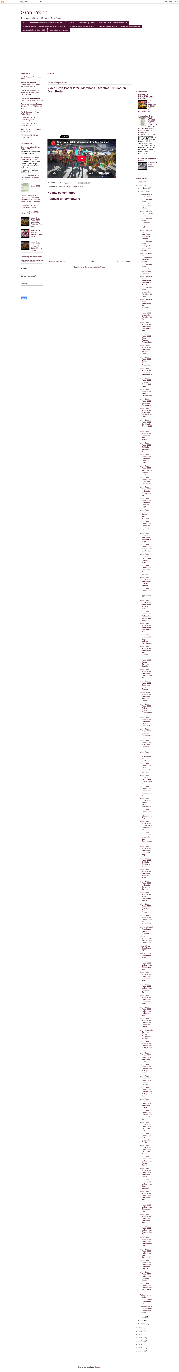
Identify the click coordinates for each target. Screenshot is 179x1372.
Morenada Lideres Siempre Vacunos (82, 26)
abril (142, 1320)
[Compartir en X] (84, 183)
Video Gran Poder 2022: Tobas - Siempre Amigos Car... (146, 338)
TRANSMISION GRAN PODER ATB (29, 136)
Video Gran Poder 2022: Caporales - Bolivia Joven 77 (146, 593)
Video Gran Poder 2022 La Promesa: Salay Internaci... (146, 1184)
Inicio (92, 261)
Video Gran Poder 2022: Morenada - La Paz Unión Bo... (146, 673)
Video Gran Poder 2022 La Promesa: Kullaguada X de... (146, 1092)
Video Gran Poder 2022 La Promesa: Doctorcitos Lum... (146, 1207)
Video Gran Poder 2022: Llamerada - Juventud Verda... (145, 570)
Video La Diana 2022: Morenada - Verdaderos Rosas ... (146, 269)
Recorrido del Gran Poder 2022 (145, 948)
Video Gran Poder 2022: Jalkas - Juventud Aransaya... (145, 514)
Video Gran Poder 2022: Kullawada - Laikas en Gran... (145, 745)
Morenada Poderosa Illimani (130, 26)
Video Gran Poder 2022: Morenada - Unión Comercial (145, 721)
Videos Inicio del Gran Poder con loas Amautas (146, 930)
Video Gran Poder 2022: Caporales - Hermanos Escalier (145, 685)
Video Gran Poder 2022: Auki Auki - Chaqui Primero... (145, 908)
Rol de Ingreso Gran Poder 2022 (145, 955)
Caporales (71, 23)
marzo (143, 1324)
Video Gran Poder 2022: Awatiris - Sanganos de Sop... (146, 733)
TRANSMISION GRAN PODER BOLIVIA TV (29, 207)
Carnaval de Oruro (145, 116)
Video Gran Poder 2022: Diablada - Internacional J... (146, 447)
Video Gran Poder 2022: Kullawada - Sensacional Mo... (145, 491)
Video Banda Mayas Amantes (152, 164)
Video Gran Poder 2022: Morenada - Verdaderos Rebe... (145, 627)
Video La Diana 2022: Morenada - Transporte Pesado (146, 234)
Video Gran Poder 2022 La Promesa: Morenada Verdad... (146, 1172)
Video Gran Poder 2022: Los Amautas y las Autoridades (146, 920)
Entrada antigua (123, 261)
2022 (140, 185)
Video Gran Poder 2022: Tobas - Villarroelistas (146, 392)
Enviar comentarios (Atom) (95, 267)
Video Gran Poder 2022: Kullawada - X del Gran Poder (146, 756)
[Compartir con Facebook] (86, 183)
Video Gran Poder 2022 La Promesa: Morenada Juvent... (146, 1195)
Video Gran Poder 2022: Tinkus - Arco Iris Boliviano (146, 548)
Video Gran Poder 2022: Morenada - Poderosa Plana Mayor (37, 222)
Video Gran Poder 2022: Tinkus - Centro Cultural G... (145, 361)
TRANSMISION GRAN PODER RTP (29, 125)
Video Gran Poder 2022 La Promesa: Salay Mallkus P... (146, 1230)
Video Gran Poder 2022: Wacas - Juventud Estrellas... (145, 662)
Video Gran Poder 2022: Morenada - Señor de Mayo (145, 503)
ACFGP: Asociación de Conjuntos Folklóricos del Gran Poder (43, 23)
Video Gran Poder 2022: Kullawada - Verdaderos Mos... (145, 616)
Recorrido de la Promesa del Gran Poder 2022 (146, 1310)
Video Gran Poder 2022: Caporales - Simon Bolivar (146, 372)
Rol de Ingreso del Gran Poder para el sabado (30, 158)
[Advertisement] (89, 52)
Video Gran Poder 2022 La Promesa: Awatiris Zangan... (146, 1080)
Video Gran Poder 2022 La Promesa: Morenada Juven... (146, 1218)
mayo (143, 1317)
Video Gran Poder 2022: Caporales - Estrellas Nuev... (145, 558)
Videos (80, 186)
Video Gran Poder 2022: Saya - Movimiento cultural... (145, 897)
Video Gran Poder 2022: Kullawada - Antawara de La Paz (146, 412)
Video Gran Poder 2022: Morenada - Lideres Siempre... (145, 581)
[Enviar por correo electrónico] (79, 183)
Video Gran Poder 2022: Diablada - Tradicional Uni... (145, 862)
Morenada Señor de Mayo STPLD (34, 30)
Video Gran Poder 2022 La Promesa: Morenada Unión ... (146, 1057)
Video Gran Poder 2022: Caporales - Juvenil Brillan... (145, 435)
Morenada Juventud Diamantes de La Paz (113, 23)
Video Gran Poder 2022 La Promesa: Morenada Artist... (146, 1138)
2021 (140, 1328)
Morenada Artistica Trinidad (66, 186)
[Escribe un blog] (82, 183)
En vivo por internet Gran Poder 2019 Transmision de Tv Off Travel (31, 92)
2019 (140, 1334)
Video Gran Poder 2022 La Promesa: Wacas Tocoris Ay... (146, 1161)
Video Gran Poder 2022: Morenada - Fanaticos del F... (146, 315)
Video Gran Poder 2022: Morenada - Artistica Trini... (145, 604)
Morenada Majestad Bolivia (108, 26)
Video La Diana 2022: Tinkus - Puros (30, 213)
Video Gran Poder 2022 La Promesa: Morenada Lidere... (146, 1103)
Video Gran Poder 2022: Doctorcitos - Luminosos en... (146, 825)
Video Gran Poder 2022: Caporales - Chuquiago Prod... (145, 526)
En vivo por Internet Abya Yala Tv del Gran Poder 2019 (32, 99)
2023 (140, 182)
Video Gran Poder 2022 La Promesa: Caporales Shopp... (146, 1149)
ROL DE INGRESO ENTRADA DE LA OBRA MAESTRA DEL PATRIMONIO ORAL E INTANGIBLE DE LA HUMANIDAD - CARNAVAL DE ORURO (147, 126)
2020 (140, 1331)
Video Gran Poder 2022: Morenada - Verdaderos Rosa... (145, 537)
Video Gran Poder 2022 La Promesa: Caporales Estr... (146, 976)
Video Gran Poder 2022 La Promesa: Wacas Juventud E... (146, 1253)
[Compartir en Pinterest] (89, 183)
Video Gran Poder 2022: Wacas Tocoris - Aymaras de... (146, 802)
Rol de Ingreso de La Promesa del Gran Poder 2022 (146, 1299)
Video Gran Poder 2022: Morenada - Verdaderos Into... (145, 326)
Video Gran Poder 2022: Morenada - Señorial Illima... (145, 873)
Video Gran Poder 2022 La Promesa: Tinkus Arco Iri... (146, 965)
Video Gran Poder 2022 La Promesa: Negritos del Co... (146, 1115)
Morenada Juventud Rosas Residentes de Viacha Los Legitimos (44, 26)
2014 (140, 1351)
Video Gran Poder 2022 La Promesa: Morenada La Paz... (146, 1241)
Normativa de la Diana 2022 (37, 185)
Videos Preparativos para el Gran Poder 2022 (146, 940)
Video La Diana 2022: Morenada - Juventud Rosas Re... (146, 303)
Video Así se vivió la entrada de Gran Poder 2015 (36, 233)
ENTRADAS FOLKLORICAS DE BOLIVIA (146, 97)
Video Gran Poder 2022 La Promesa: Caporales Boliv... (146, 999)
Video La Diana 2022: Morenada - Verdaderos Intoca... (146, 204)
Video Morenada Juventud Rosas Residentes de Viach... (146, 1034)
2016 (140, 1344)
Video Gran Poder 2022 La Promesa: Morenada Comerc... (146, 1265)
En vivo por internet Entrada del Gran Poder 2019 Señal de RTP (31, 106)
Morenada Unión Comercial (59, 30)
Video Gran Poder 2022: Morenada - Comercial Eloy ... (145, 850)
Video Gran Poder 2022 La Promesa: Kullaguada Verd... (146, 1011)
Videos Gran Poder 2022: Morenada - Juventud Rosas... (145, 696)
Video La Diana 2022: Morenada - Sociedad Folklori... (146, 223)
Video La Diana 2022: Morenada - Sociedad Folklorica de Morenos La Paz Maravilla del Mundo (30, 198)
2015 (140, 1348)
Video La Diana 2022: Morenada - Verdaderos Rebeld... (146, 280)
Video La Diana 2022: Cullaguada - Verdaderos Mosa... (146, 246)
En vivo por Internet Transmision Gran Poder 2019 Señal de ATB (30, 85)
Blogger (97, 1367)
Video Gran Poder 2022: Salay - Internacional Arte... (146, 814)
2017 (140, 1341)
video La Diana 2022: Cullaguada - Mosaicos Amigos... (146, 257)
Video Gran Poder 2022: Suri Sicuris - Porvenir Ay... (146, 481)
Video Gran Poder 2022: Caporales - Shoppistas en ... (146, 791)
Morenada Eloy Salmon (87, 23)
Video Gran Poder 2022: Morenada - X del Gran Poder (146, 349)
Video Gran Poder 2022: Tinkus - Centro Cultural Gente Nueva (37, 246)
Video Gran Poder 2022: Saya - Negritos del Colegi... (145, 768)
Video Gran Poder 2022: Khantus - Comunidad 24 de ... (145, 382)
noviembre (145, 188)
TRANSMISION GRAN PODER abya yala (29, 119)
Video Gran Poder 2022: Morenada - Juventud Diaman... (145, 650)
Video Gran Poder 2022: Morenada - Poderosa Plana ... (145, 459)
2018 (140, 1338)
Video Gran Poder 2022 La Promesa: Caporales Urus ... (146, 1126)
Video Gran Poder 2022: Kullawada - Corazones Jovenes (145, 885)
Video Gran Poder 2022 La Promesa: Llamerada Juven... (146, 988)
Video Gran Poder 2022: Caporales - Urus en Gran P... (146, 779)
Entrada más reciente (57, 261)
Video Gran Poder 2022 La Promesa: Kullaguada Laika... (146, 1069)
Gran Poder (34, 12)
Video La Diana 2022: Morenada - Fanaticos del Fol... (146, 292)
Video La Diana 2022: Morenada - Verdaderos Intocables (30, 178)
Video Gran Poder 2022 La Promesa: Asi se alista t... (146, 1288)
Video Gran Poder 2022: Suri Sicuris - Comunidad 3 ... (146, 424)
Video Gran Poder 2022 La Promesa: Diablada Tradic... (146, 1276)
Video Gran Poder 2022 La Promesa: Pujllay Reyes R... (146, 1046)
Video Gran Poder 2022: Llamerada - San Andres (145, 402)
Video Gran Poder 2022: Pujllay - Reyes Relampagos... (146, 709)
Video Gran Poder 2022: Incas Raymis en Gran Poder (146, 470)
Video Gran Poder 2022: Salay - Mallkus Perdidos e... (146, 639)
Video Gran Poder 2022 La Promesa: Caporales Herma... (146, 1023)
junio (143, 191)
